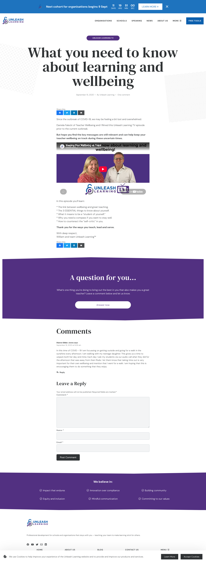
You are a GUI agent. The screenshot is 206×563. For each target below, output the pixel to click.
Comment (62, 395)
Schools (122, 21)
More (176, 21)
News (150, 21)
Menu (164, 549)
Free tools (195, 21)
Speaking (137, 21)
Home (40, 549)
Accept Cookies (191, 556)
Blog (100, 549)
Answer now (103, 304)
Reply (62, 372)
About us (162, 21)
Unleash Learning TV (103, 38)
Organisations (103, 21)
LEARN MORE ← (150, 6)
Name (60, 430)
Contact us (132, 549)
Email (60, 442)
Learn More (169, 556)
